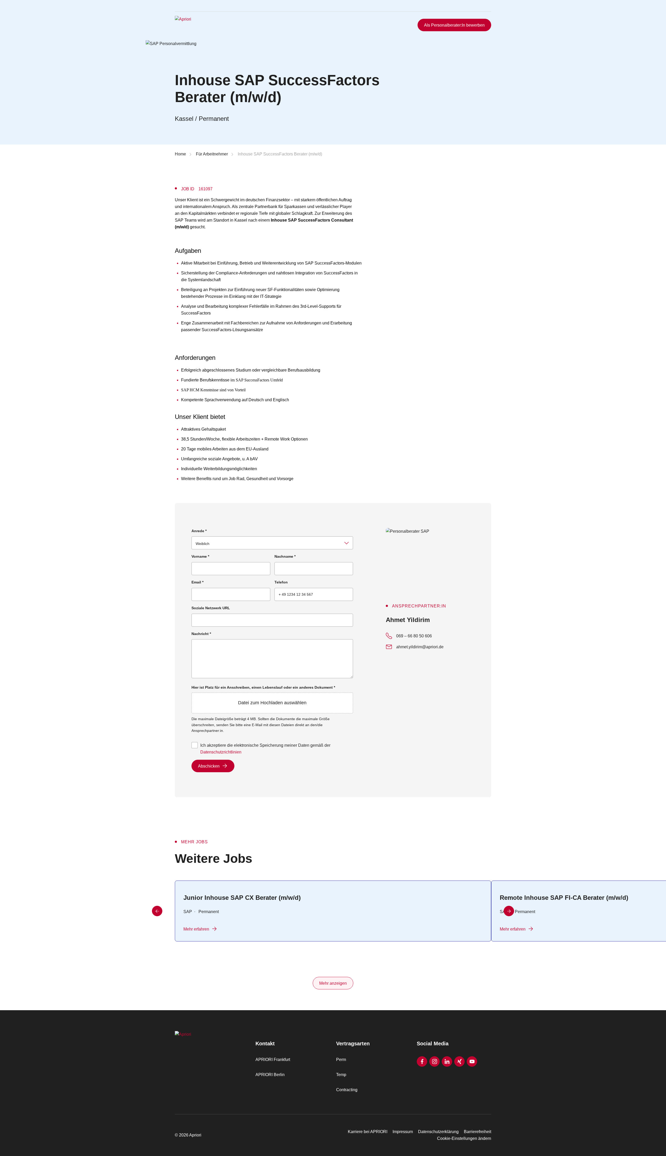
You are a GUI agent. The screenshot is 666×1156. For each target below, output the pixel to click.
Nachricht (201, 634)
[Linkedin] (447, 1061)
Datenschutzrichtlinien (220, 752)
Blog (479, 11)
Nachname (285, 556)
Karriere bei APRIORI (367, 1131)
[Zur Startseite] (207, 25)
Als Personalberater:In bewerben (454, 25)
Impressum (403, 1131)
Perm (341, 1059)
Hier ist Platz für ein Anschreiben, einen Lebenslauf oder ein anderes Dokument (263, 695)
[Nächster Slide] (509, 911)
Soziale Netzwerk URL (210, 608)
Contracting (346, 1090)
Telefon (281, 582)
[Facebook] (422, 1061)
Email (197, 582)
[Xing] (459, 1061)
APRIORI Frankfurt (272, 1059)
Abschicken (209, 766)
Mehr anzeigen (333, 983)
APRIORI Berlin (270, 1074)
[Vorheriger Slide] (157, 911)
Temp (341, 1074)
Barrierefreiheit (477, 1131)
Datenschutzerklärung (438, 1131)
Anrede (199, 531)
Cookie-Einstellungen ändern (464, 1138)
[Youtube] (472, 1061)
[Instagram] (434, 1061)
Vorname (200, 556)
